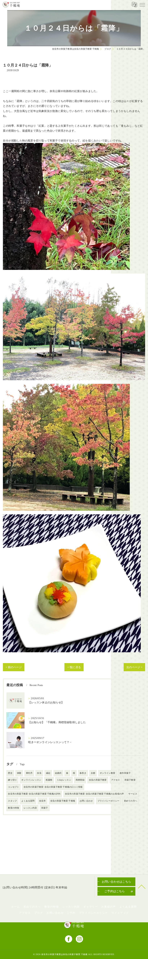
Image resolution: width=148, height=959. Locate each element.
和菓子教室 (130, 780)
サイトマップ (120, 913)
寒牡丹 (29, 773)
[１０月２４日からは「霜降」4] (72, 516)
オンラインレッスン (31, 780)
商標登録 (80, 780)
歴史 (10, 773)
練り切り (12, 780)
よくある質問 (27, 801)
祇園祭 (49, 780)
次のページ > (134, 667)
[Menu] (142, 4)
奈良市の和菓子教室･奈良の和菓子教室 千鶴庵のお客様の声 (94, 794)
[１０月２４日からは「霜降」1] (66, 145)
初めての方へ (130, 801)
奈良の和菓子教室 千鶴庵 (62, 801)
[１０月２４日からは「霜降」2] (74, 275)
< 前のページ (13, 667)
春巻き (83, 773)
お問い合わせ (86, 801)
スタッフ (12, 801)
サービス (132, 794)
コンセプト (13, 787)
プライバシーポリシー (108, 801)
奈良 (39, 773)
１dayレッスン (64, 780)
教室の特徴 (13, 808)
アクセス (115, 780)
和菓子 (44, 808)
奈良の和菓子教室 (98, 780)
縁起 (48, 773)
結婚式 (58, 773)
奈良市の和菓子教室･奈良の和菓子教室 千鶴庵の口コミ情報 (53, 787)
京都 (93, 773)
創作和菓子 (125, 773)
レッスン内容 (30, 808)
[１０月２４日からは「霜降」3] (66, 386)
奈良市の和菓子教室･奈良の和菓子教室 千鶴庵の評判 (34, 794)
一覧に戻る (74, 667)
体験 (19, 773)
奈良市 (42, 801)
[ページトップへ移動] (141, 886)
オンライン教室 (107, 773)
